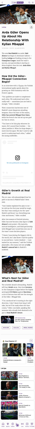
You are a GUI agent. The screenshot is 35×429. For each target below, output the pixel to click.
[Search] (29, 2)
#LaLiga (16, 327)
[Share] (31, 27)
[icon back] (2, 2)
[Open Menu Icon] (33, 2)
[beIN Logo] (18, 2)
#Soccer (6, 327)
